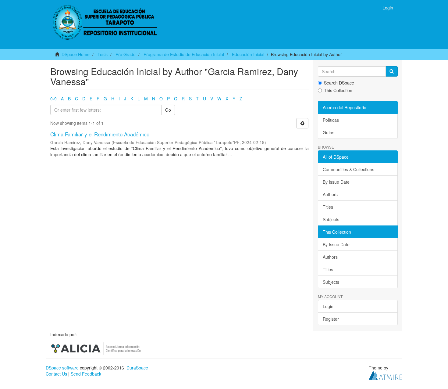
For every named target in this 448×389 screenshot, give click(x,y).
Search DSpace (339, 83)
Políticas (331, 120)
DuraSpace (137, 368)
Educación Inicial (248, 54)
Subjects (331, 219)
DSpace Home (76, 54)
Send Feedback (86, 374)
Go (168, 110)
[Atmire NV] (385, 374)
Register (331, 319)
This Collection (338, 90)
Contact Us (56, 374)
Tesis (103, 54)
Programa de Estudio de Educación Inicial (184, 54)
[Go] (392, 71)
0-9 (53, 98)
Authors (330, 194)
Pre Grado (126, 54)
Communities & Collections (348, 169)
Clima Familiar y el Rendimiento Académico (99, 134)
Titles (328, 207)
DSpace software (62, 368)
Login (328, 306)
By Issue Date (336, 182)
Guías (328, 132)
